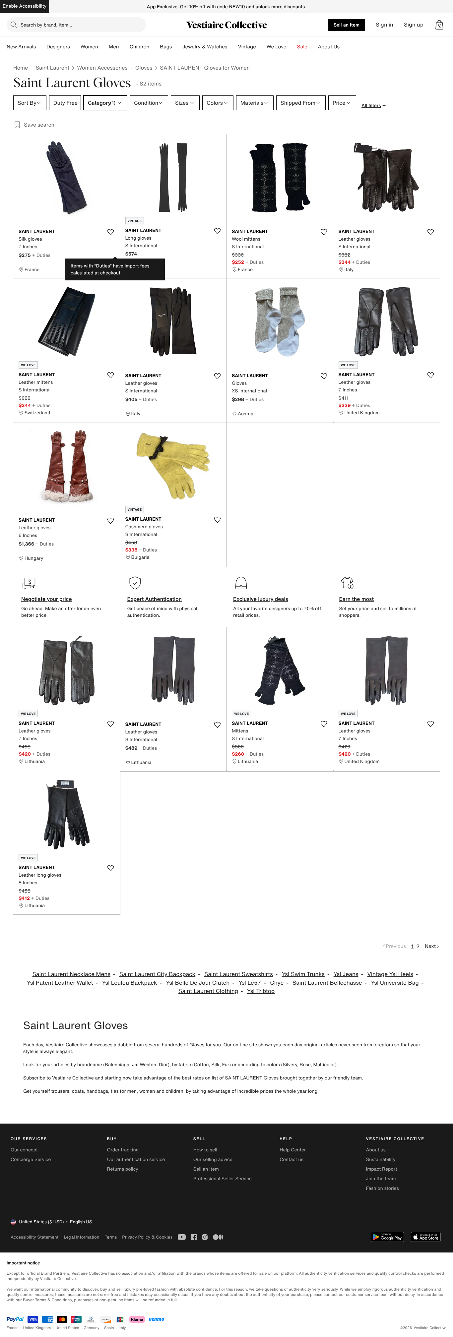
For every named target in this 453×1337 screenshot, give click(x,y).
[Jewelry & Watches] (232, 46)
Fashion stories (382, 1188)
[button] (439, 24)
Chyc (277, 983)
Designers (58, 46)
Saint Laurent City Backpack (157, 974)
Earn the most (356, 599)
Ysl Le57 (249, 983)
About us (376, 1149)
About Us (329, 46)
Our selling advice (212, 1159)
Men (114, 46)
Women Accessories (102, 68)
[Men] (124, 46)
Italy (122, 1327)
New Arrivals (21, 46)
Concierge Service (31, 1159)
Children (140, 46)
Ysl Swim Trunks (303, 974)
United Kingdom (37, 1327)
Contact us (291, 1159)
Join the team (381, 1178)
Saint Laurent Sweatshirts (238, 974)
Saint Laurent (52, 68)
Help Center (293, 1149)
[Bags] (177, 46)
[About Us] (345, 46)
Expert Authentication (154, 599)
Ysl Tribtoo (261, 991)
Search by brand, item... (46, 24)
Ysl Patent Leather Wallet (60, 983)
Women (89, 46)
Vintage (247, 46)
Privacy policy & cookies (147, 1237)
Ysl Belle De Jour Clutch (197, 983)
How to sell (205, 1149)
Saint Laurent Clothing (208, 991)
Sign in (384, 24)
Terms (110, 1237)
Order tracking (123, 1149)
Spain (109, 1327)
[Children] (154, 46)
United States (67, 1327)
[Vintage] (261, 46)
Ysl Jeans (346, 974)
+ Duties (41, 255)
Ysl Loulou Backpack (129, 983)
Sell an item (346, 24)
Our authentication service (136, 1159)
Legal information (81, 1237)
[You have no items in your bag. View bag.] (439, 24)
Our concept (24, 1149)
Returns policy (122, 1169)
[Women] (103, 46)
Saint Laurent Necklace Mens (71, 974)
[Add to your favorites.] (111, 232)
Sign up (413, 24)
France (13, 1327)
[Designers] (75, 46)
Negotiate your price (46, 599)
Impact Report (381, 1169)
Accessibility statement (34, 1237)
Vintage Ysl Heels (390, 974)
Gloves (144, 68)
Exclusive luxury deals (260, 599)
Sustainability (381, 1159)
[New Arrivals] (41, 46)
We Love (277, 46)
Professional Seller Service (222, 1178)
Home (20, 68)
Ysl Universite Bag (395, 983)
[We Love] (291, 46)
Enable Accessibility (24, 6)
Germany (91, 1327)
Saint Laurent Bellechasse (327, 983)
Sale (302, 46)
